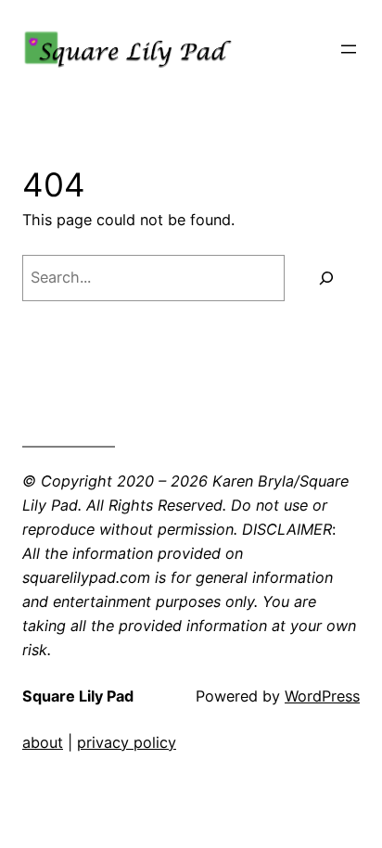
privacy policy (126, 742)
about (42, 742)
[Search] (327, 278)
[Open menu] (348, 49)
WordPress (322, 696)
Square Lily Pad (78, 696)
